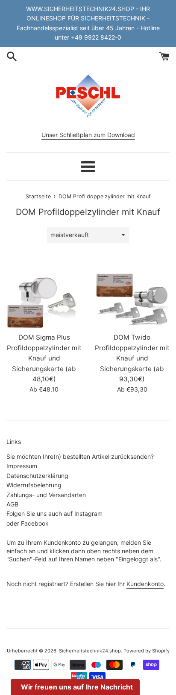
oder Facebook (27, 523)
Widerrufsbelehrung (34, 485)
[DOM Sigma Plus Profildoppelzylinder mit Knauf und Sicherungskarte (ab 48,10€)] (44, 300)
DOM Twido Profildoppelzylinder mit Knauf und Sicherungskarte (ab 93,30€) (132, 358)
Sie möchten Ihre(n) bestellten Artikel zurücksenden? (80, 456)
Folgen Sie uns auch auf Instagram (54, 513)
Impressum (21, 465)
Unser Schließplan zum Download (88, 134)
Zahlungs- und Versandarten (46, 494)
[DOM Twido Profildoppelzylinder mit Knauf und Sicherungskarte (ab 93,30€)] (132, 300)
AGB (12, 504)
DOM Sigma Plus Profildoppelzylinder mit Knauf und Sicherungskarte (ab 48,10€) (44, 358)
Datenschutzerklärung (37, 475)
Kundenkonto (145, 583)
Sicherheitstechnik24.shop (90, 651)
